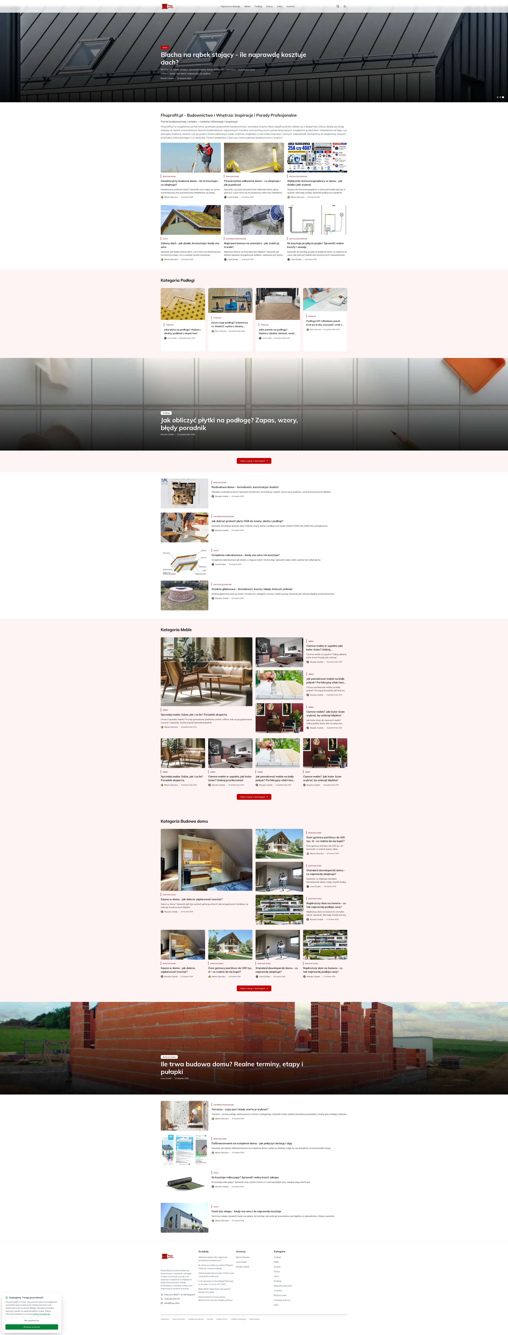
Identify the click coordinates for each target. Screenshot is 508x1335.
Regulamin (165, 1319)
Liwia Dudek (166, 1078)
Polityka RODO (222, 1319)
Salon (280, 6)
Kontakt (210, 1319)
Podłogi (258, 6)
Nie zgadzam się (31, 1320)
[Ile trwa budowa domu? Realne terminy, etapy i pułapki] (254, 1048)
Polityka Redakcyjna (238, 1319)
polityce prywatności (41, 1314)
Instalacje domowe (298, 176)
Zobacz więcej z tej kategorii (252, 461)
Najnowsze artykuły (230, 6)
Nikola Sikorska (167, 78)
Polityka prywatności (196, 1319)
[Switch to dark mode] (345, 6)
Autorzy (241, 1251)
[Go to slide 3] (503, 97)
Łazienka (278, 1290)
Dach (165, 239)
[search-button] (337, 6)
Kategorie (279, 1251)
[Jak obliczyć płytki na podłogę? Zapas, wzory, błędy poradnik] (254, 404)
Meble (247, 6)
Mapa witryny (254, 1319)
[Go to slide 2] (500, 97)
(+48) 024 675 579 (172, 1299)
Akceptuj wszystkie (32, 1327)
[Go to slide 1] (498, 97)
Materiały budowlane (172, 47)
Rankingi (277, 1281)
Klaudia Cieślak (167, 434)
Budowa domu (169, 176)
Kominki (291, 6)
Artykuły (203, 1251)
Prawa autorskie (178, 1319)
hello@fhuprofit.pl (171, 1303)
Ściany (269, 6)
